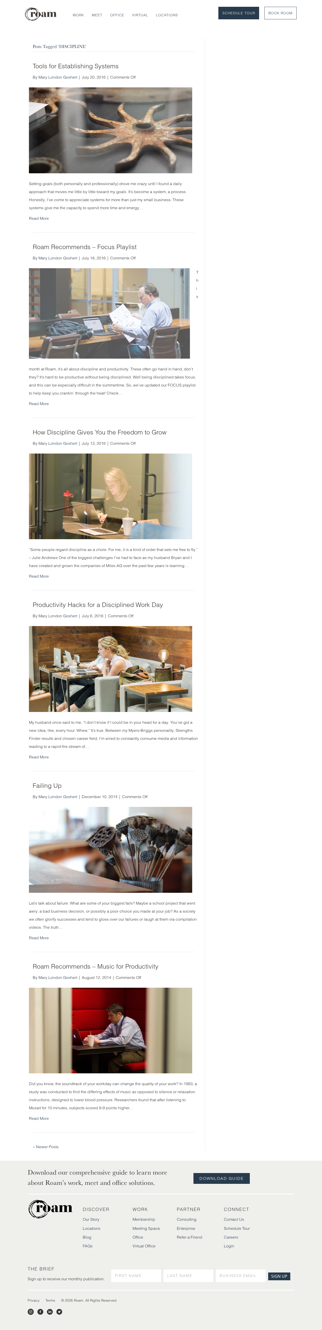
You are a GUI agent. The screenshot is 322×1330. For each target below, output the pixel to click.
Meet (97, 15)
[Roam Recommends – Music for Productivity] (110, 1030)
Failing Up (47, 785)
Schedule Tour (238, 13)
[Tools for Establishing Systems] (110, 129)
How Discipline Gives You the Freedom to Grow (100, 432)
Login (229, 1245)
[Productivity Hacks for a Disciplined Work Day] (110, 668)
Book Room (280, 13)
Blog (87, 1237)
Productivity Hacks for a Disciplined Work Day (98, 604)
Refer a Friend (189, 1237)
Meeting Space (146, 1228)
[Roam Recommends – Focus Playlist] (109, 312)
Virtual (140, 15)
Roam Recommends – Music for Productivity (95, 966)
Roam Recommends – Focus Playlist (85, 247)
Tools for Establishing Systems (76, 66)
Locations (167, 15)
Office (117, 15)
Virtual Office (144, 1245)
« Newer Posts (46, 1146)
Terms (50, 1300)
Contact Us (234, 1219)
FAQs (88, 1245)
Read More (39, 218)
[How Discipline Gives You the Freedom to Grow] (110, 495)
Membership (144, 1219)
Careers (231, 1237)
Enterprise (186, 1228)
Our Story (91, 1219)
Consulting (186, 1219)
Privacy (33, 1300)
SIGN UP (279, 1276)
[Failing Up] (110, 849)
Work (78, 15)
